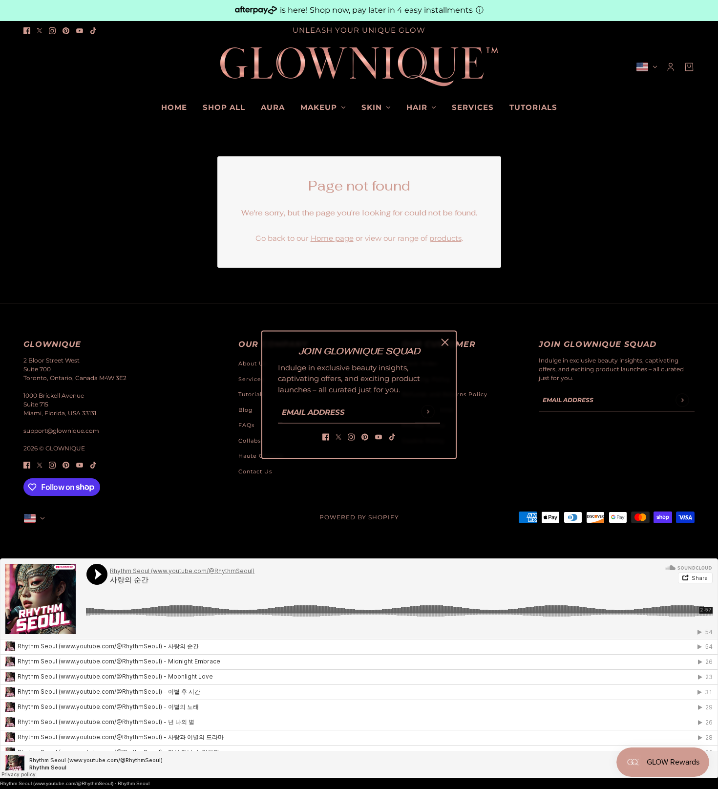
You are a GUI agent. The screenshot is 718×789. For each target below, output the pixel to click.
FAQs (246, 425)
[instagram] (52, 30)
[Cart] (689, 67)
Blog (245, 409)
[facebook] (27, 30)
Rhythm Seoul (133, 783)
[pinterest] (66, 30)
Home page (332, 238)
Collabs (249, 440)
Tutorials (251, 394)
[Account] (670, 67)
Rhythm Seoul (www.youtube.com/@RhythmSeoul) (56, 783)
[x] (39, 30)
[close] (445, 342)
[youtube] (79, 30)
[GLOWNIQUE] (359, 66)
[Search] (28, 65)
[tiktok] (93, 30)
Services (251, 379)
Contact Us (255, 471)
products (445, 238)
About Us (252, 363)
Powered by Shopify (359, 517)
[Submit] (427, 411)
